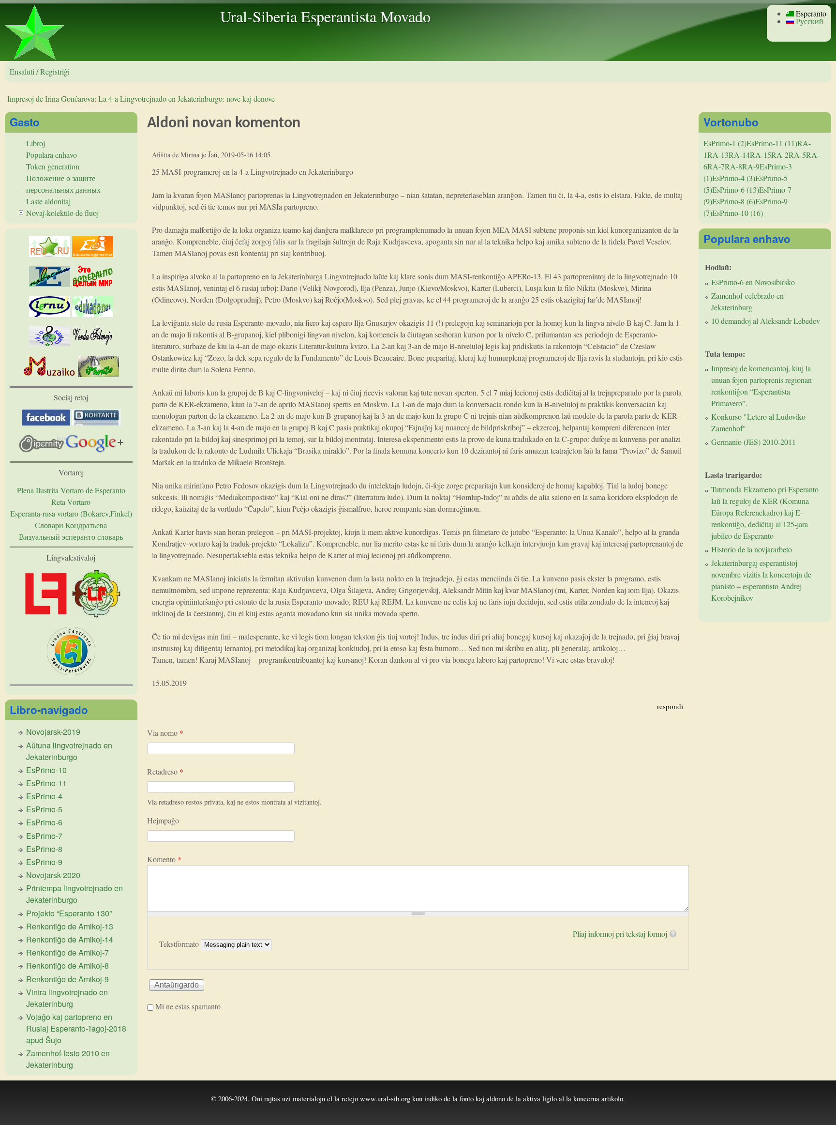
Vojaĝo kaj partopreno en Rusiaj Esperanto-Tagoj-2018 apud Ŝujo (76, 1028)
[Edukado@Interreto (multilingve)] (92, 254)
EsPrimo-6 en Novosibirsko (753, 282)
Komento (164, 859)
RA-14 (739, 155)
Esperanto (810, 13)
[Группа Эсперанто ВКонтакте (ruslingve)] (96, 422)
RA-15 (760, 155)
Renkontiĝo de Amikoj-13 (69, 926)
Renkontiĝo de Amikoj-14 (69, 939)
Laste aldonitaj (48, 201)
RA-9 (751, 166)
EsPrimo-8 (44, 848)
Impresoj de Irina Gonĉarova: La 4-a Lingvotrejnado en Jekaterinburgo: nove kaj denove (141, 98)
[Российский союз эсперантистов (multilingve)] (49, 254)
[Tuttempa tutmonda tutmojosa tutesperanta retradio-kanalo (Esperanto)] (49, 374)
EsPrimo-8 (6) (733, 201)
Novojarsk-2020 (53, 875)
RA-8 (733, 166)
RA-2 (780, 155)
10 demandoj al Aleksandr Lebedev (765, 321)
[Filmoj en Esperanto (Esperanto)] (92, 343)
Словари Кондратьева (71, 525)
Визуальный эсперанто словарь (71, 537)
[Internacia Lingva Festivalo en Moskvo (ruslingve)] (96, 614)
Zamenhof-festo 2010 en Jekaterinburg (68, 1059)
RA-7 (716, 166)
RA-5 (797, 155)
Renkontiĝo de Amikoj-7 (67, 952)
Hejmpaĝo (163, 820)
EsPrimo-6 (44, 822)
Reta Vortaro (70, 502)
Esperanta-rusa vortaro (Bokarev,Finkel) (71, 513)
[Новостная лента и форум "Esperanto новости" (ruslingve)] (49, 284)
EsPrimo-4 (44, 796)
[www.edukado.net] (92, 314)
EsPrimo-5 (44, 809)
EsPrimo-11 (46, 783)
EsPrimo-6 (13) (735, 189)
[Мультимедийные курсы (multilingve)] (49, 314)
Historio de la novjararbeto (751, 549)
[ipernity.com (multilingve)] (42, 449)
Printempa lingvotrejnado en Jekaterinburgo (74, 893)
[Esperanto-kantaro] (49, 343)
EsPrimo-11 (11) (771, 143)
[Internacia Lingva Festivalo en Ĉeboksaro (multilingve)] (46, 614)
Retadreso (165, 771)
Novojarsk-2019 (53, 731)
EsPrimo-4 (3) (733, 178)
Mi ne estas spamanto (188, 1006)
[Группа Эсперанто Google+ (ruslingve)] (94, 449)
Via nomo (165, 733)
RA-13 (718, 155)
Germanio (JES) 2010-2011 (753, 442)
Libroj (35, 143)
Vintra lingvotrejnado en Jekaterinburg (67, 998)
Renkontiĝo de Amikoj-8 (67, 965)
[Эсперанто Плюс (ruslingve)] (92, 284)
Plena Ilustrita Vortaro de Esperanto (71, 490)
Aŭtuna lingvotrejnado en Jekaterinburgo (69, 751)
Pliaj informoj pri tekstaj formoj (620, 933)
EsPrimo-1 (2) (724, 143)
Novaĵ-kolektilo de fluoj (62, 213)
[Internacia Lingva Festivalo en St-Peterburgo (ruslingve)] (71, 672)
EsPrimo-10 (46, 769)
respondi (670, 706)
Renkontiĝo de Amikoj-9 (67, 979)
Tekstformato (180, 944)
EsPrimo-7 (44, 835)
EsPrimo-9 (44, 861)
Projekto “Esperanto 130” (69, 913)
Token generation (52, 166)
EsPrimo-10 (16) (737, 213)
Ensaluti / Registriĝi (40, 71)
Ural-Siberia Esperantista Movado (325, 16)
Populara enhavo (51, 155)
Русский (808, 21)
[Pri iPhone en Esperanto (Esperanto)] (98, 374)
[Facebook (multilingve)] (46, 422)
